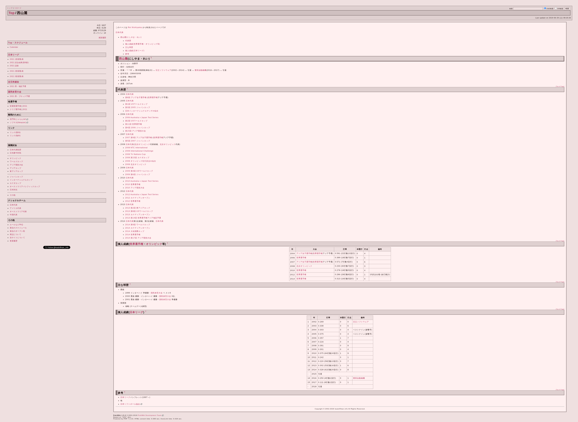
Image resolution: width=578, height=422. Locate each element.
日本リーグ (13, 54)
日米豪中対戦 (15, 153)
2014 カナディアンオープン (137, 228)
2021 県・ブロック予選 (20, 96)
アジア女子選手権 (304, 253)
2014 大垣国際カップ (134, 231)
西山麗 (123, 58)
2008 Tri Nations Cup (135, 154)
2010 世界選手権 (132, 184)
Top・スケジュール (18, 42)
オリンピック (15, 158)
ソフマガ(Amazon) (18, 122)
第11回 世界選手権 (133, 124)
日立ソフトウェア (163, 70)
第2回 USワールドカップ (136, 121)
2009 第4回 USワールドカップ (139, 171)
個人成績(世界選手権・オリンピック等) (142, 44)
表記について (15, 234)
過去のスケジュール (18, 228)
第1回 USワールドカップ (136, 104)
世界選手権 (153, 97)
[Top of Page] (560, 86)
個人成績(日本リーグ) (134, 51)
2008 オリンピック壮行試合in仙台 (140, 161)
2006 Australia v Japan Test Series (141, 117)
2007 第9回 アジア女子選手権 (138, 137)
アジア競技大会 (16, 165)
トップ (9, 8)
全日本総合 (13, 82)
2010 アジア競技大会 (134, 188)
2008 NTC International (136, 148)
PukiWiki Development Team (150, 415)
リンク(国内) (15, 132)
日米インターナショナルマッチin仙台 (141, 111)
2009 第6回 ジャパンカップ (137, 174)
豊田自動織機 (200, 70)
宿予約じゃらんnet (18, 119)
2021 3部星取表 (16, 76)
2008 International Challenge (139, 151)
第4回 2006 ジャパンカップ (137, 128)
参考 (127, 54)
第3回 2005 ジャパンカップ (137, 107)
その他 (13, 195)
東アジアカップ (16, 171)
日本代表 (13, 205)
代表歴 (128, 41)
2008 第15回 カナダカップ (137, 158)
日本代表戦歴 (15, 150)
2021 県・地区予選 (18, 86)
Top (12, 13)
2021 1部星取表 (16, 59)
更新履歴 (102, 38)
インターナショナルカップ (21, 180)
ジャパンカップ (16, 177)
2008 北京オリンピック (135, 164)
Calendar (14, 47)
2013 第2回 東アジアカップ (137, 208)
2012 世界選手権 (132, 201)
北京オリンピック (142, 144)
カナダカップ (15, 183)
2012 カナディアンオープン (137, 198)
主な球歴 (129, 47)
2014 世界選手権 (132, 235)
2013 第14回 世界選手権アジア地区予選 (143, 218)
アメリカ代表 (15, 208)
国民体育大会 (14, 92)
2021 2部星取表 (16, 71)
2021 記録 (14, 66)
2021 (25, 106)
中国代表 (13, 215)
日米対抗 (13, 190)
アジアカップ (15, 168)
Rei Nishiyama (135, 27)
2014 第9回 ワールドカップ (137, 225)
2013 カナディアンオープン (137, 214)
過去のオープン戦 (17, 231)
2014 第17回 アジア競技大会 (138, 238)
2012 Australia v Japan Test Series (141, 194)
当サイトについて (17, 238)
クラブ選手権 (15, 109)
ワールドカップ (16, 161)
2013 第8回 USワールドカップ (139, 211)
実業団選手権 (15, 106)
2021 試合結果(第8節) (19, 62)
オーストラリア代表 (18, 211)
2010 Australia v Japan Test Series (141, 181)
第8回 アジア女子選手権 (136, 97)
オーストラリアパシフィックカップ (25, 186)
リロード (18, 8)
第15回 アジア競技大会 (135, 131)
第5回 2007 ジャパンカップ (137, 141)
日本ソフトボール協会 (130, 404)
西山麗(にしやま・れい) (130, 37)
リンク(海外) (15, 136)
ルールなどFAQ (16, 225)
